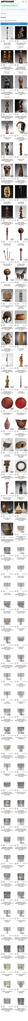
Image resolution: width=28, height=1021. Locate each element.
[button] (25, 2)
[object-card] (7, 37)
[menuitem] (8, 1)
